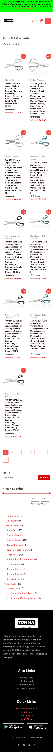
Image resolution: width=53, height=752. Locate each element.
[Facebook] (24, 745)
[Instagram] (34, 745)
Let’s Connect (27, 715)
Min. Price (35, 504)
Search (6, 472)
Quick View (14, 74)
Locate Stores (26, 719)
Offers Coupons (26, 684)
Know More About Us (26, 708)
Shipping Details (26, 681)
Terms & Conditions (26, 688)
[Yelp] (19, 745)
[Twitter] (29, 745)
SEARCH (44, 477)
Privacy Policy (26, 677)
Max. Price (45, 504)
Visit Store (26, 712)
